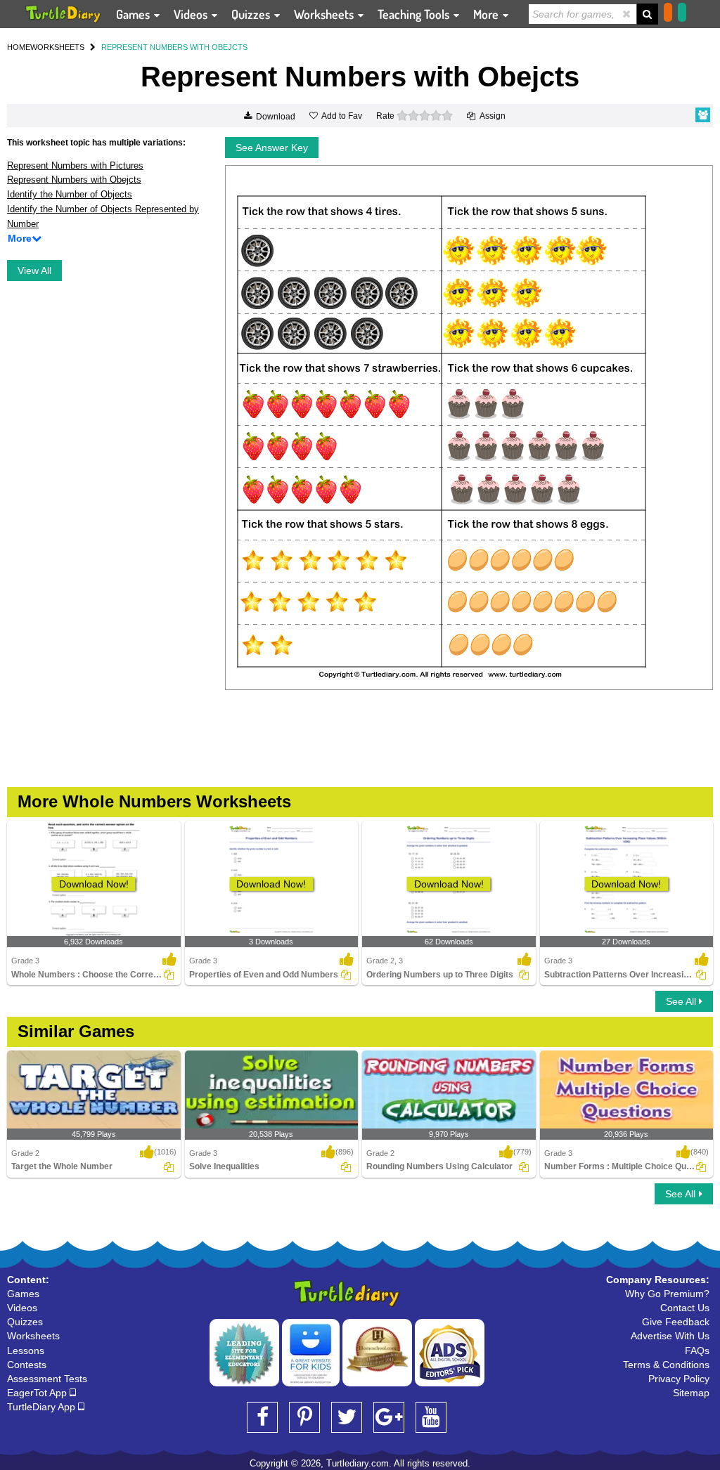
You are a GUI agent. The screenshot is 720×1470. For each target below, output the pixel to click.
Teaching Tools (415, 14)
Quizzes (252, 14)
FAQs (697, 1350)
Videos (192, 14)
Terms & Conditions (666, 1364)
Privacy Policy (678, 1378)
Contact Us (684, 1307)
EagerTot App (38, 1392)
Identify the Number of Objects (69, 194)
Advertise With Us (670, 1335)
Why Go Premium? (667, 1293)
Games (134, 14)
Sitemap (691, 1392)
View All (34, 270)
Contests (26, 1364)
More (487, 14)
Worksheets (325, 14)
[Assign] (169, 975)
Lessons (25, 1350)
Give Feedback (675, 1321)
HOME (18, 47)
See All (682, 1001)
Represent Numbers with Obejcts (74, 179)
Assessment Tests (47, 1378)
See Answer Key (272, 147)
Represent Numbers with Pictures (75, 165)
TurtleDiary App (42, 1406)
